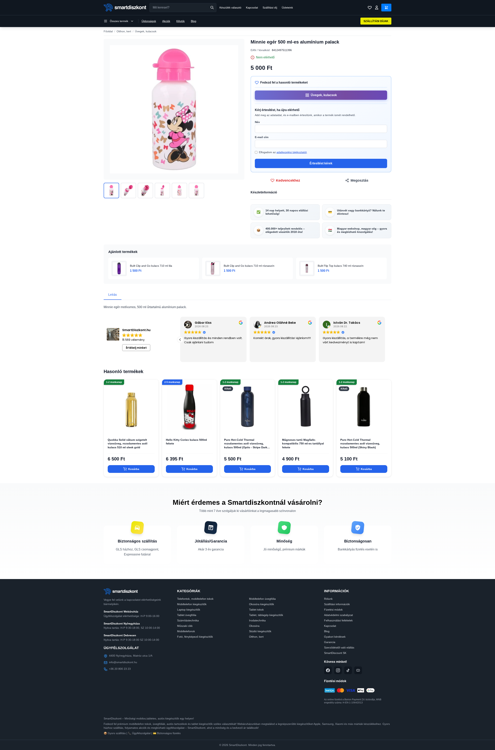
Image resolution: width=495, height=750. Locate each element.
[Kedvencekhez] (152, 428)
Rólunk (328, 598)
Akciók (166, 21)
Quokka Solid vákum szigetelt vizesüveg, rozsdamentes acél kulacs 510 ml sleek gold (127, 443)
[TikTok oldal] (348, 670)
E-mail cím (261, 137)
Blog (193, 21)
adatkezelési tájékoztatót (292, 152)
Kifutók (180, 21)
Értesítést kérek (321, 163)
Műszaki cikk (185, 625)
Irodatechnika (257, 620)
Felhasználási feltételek (338, 620)
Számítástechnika (188, 620)
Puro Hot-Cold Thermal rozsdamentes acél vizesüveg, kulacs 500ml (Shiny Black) (360, 443)
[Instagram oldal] (338, 670)
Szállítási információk (337, 604)
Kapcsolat (252, 7)
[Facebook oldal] (328, 670)
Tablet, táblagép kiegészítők (266, 615)
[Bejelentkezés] (376, 7)
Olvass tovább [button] (193, 356)
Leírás (112, 294)
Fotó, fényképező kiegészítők (195, 636)
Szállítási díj (270, 7)
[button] (385, 340)
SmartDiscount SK (335, 652)
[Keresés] (212, 7)
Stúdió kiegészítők (260, 631)
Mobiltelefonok (186, 631)
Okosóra (254, 625)
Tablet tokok (256, 609)
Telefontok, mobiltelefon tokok (195, 598)
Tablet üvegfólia (186, 615)
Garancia (329, 642)
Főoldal (108, 31)
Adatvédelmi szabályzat (338, 615)
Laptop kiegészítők (188, 609)
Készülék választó (230, 7)
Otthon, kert (124, 31)
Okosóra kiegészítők (261, 604)
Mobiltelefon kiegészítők (192, 604)
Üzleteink (287, 7)
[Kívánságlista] (369, 7)
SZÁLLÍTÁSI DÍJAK (376, 21)
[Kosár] (386, 7)
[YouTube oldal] (358, 670)
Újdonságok (149, 21)
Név (257, 122)
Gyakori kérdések (335, 636)
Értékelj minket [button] (136, 348)
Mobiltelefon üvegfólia (262, 598)
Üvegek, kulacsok (145, 31)
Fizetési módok (333, 609)
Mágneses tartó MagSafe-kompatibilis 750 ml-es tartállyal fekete (303, 443)
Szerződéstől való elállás (339, 647)
